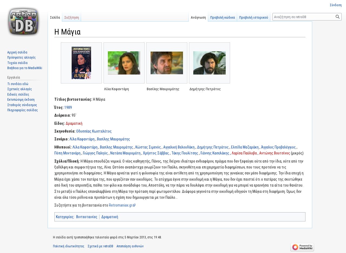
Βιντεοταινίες (86, 217)
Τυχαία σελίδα (17, 63)
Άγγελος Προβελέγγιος (278, 147)
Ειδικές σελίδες (18, 94)
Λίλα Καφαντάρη (82, 139)
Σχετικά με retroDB (100, 246)
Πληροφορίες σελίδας (22, 110)
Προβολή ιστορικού (253, 17)
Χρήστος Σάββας (156, 153)
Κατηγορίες (65, 217)
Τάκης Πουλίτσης (184, 153)
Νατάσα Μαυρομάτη (125, 153)
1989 (68, 107)
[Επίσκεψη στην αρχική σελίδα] (23, 21)
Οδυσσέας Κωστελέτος (94, 131)
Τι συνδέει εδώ (17, 84)
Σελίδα (55, 17)
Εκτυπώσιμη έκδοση (21, 100)
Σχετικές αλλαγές (19, 89)
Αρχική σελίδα (17, 52)
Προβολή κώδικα (222, 17)
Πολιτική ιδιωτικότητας (68, 246)
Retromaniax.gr (120, 205)
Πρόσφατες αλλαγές (21, 57)
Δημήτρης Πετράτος (213, 147)
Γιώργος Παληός (95, 153)
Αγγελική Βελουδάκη (179, 147)
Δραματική (74, 123)
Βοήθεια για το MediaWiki (24, 68)
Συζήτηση (71, 17)
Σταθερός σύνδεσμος (22, 105)
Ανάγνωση (198, 17)
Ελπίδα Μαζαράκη (245, 147)
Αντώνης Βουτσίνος (274, 153)
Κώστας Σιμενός (148, 147)
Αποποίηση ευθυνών (130, 246)
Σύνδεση (336, 5)
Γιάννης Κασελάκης (215, 153)
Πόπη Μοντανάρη (67, 153)
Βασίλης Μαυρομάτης (113, 139)
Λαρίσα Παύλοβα (244, 153)
